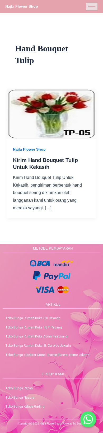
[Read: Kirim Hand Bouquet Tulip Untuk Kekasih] (52, 113)
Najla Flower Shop (29, 149)
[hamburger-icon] (92, 6)
